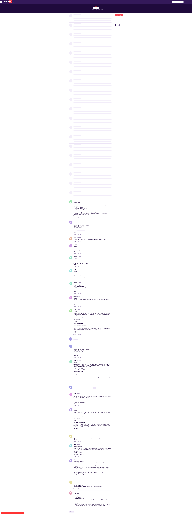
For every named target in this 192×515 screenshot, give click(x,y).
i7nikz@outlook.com (79, 303)
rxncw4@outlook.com (83, 369)
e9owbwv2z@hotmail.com (80, 498)
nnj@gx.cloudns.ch (79, 452)
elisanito (76, 339)
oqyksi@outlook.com (79, 485)
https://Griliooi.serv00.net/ (81, 325)
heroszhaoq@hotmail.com (80, 422)
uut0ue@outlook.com (84, 474)
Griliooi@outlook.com (79, 323)
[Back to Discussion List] (1, 2)
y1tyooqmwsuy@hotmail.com (84, 375)
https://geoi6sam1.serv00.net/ (97, 239)
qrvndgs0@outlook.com (80, 260)
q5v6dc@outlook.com (81, 275)
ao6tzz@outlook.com (82, 372)
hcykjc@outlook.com (102, 438)
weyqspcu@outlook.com (80, 250)
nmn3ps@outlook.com (81, 401)
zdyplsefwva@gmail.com (81, 209)
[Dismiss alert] (23, 513)
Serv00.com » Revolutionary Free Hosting (9, 2)
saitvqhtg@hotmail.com (81, 352)
